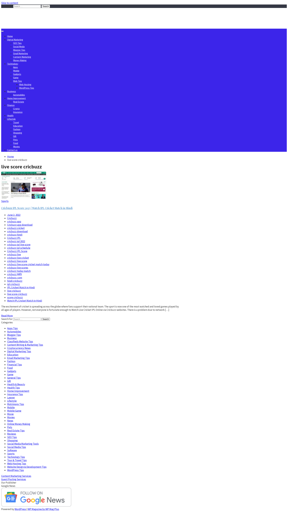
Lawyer (11, 397)
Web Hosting (25, 84)
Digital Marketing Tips (19, 351)
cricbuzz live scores (17, 267)
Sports (5, 201)
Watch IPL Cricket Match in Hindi (24, 300)
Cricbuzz (12, 218)
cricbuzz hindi (14, 234)
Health (10, 115)
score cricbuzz (15, 297)
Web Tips (17, 81)
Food (15, 143)
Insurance (17, 112)
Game (15, 77)
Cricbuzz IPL (14, 238)
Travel (16, 122)
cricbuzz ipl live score (18, 244)
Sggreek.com (23, 14)
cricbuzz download (17, 231)
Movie (10, 414)
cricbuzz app (14, 221)
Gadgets (17, 74)
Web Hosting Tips (16, 463)
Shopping (17, 132)
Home (10, 36)
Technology (12, 63)
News (10, 420)
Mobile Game (14, 410)
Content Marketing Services (16, 476)
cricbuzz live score (17, 261)
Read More (7, 315)
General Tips (14, 377)
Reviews (11, 434)
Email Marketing (20, 53)
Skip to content (9, 2)
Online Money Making (18, 424)
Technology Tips (16, 457)
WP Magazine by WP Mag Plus (43, 509)
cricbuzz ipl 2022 (16, 241)
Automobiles (19, 94)
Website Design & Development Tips (26, 467)
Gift (14, 136)
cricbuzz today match (19, 271)
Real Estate (18, 101)
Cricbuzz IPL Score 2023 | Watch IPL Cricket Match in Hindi (37, 208)
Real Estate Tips (16, 430)
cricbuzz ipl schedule (18, 248)
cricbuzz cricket (16, 228)
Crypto (16, 108)
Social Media (19, 46)
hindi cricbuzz (14, 281)
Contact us (12, 150)
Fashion (16, 129)
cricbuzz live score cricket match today (28, 264)
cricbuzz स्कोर (14, 274)
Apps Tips (12, 328)
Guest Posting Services (13, 479)
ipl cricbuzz (13, 284)
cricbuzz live (14, 254)
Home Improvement (16, 98)
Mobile (16, 70)
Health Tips (13, 387)
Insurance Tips (15, 394)
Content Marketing (22, 56)
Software (12, 450)
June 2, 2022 (13, 215)
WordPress (20, 509)
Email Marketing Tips (18, 358)
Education (18, 125)
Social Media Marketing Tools (23, 443)
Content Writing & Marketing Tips (25, 344)
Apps (15, 67)
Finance (11, 105)
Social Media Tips (16, 447)
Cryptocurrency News (19, 348)
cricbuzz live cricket (18, 257)
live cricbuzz (14, 290)
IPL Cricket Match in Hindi (21, 287)
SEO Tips (17, 43)
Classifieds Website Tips (20, 341)
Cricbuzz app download (20, 224)
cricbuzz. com (14, 277)
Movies (16, 146)
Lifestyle (11, 119)
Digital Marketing (15, 39)
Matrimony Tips (15, 404)
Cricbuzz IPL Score (17, 251)
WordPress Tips (26, 88)
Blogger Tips (19, 50)
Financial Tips (14, 364)
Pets (15, 139)
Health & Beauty (16, 384)
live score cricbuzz (17, 294)
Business (11, 91)
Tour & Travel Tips (17, 460)
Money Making (20, 60)
